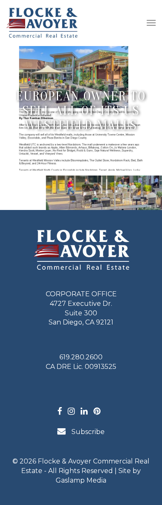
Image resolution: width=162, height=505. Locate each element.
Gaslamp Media (81, 480)
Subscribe (87, 432)
